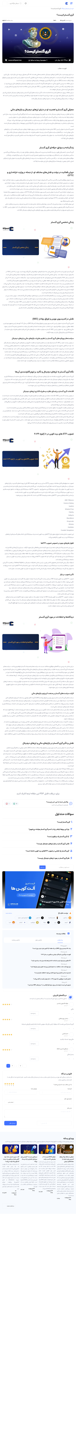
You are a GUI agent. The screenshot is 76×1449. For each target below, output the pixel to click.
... (16, 1066)
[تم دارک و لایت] (4, 3)
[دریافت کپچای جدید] (39, 1123)
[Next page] (24, 1066)
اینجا (28, 794)
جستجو (42, 867)
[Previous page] (4, 1066)
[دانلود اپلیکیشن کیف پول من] (25, 3)
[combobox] (38, 1102)
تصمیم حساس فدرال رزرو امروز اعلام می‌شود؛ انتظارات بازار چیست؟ (52, 973)
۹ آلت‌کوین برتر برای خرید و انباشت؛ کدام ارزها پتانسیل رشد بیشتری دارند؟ (51, 961)
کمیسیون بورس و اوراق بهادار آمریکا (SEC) (40, 323)
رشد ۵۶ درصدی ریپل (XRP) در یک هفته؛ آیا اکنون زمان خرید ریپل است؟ (51, 948)
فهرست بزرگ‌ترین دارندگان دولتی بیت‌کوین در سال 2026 (56, 954)
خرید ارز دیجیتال (69, 8)
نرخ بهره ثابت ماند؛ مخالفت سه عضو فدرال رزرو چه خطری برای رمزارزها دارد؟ (50, 967)
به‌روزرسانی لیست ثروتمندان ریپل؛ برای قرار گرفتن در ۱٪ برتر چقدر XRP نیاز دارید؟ (49, 985)
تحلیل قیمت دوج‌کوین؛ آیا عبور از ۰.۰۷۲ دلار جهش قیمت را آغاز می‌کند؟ (52, 979)
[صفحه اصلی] (67, 3)
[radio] (5, 1084)
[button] (71, 3)
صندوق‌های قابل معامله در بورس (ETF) (57, 483)
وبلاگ (63, 8)
